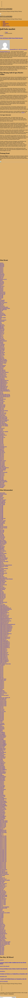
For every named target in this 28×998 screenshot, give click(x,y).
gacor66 (1, 402)
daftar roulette (3, 317)
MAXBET (2, 547)
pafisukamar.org (3, 381)
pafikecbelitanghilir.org (4, 641)
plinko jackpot (3, 460)
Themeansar (11, 993)
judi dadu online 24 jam (5, 394)
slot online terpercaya (4, 467)
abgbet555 (2, 728)
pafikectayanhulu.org (4, 660)
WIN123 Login (3, 835)
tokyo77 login (3, 899)
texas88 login (2, 466)
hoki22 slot (2, 924)
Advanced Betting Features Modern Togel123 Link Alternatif (13, 968)
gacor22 (1, 599)
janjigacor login (3, 701)
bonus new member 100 (5, 697)
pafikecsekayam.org (4, 659)
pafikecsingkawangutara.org (6, 630)
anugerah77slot (3, 809)
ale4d (1, 774)
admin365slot (3, 737)
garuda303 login (3, 446)
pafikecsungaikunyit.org (5, 638)
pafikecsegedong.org (4, 634)
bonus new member (4, 425)
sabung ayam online (4, 561)
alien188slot (2, 777)
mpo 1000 (2, 530)
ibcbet (1, 590)
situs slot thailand (3, 360)
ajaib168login (3, 756)
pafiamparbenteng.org (4, 621)
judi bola (2, 312)
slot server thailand (4, 558)
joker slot (2, 694)
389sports (2, 450)
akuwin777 (2, 770)
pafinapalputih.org (3, 611)
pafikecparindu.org (4, 658)
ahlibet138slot (3, 748)
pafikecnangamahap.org (5, 642)
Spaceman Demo (3, 559)
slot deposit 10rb (3, 584)
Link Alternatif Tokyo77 (5, 396)
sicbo (1, 876)
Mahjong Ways (3, 570)
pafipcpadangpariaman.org (5, 608)
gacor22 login (3, 711)
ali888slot (2, 775)
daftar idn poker (3, 359)
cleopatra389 (12, 49)
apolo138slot (2, 818)
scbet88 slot (2, 503)
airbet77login (2, 754)
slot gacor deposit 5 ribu (5, 944)
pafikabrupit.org (3, 383)
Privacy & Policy (6, 25)
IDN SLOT (2, 325)
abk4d (1, 730)
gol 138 (1, 337)
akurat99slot (2, 768)
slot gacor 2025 (3, 412)
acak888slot (2, 732)
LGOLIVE (2, 401)
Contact (4, 24)
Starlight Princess (3, 933)
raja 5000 (2, 534)
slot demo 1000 (3, 581)
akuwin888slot (3, 771)
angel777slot (2, 796)
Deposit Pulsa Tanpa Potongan (6, 578)
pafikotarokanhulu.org (4, 610)
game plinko (2, 935)
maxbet (23, 112)
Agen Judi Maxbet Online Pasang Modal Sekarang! (11, 38)
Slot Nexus (2, 583)
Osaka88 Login (3, 480)
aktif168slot (2, 766)
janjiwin (1, 262)
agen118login (3, 740)
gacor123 (2, 444)
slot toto (1, 393)
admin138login (3, 735)
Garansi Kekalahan (4, 568)
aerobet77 (2, 738)
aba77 (1, 725)
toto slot (1, 287)
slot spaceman (3, 399)
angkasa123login (3, 802)
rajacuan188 (2, 537)
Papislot (1, 342)
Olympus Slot (3, 556)
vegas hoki (2, 538)
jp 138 (1, 528)
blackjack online (3, 494)
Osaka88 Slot (3, 469)
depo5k (1, 471)
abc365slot (2, 727)
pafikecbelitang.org (4, 640)
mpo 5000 (2, 531)
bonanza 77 (2, 347)
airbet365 (2, 753)
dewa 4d (2, 351)
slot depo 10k (3, 596)
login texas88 (2, 520)
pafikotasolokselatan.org (5, 390)
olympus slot (2, 887)
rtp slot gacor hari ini (4, 695)
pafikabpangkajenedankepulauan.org (7, 624)
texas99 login (2, 371)
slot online (2, 451)
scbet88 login (2, 502)
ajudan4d (2, 764)
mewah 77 (2, 332)
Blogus (5, 993)
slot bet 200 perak (3, 472)
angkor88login (3, 804)
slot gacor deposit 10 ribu (5, 941)
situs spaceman (3, 891)
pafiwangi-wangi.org (4, 617)
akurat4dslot (2, 767)
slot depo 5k (2, 294)
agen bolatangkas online (5, 308)
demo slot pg (2, 691)
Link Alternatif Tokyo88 (5, 395)
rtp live (1, 585)
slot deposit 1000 (3, 908)
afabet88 (2, 739)
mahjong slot (2, 293)
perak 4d (2, 331)
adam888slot (2, 734)
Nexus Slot (2, 554)
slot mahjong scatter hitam (5, 663)
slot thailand (2, 366)
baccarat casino (3, 678)
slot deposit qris (3, 423)
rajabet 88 (2, 535)
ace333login (2, 733)
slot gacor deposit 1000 (5, 942)
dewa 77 (2, 336)
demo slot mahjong (4, 410)
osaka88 (1, 487)
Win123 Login (3, 823)
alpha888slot (2, 780)
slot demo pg (2, 369)
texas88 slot (2, 523)
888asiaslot (2, 724)
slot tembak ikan (3, 309)
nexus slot (2, 275)
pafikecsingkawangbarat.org (6, 625)
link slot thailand (3, 883)
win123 (1, 429)
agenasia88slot (3, 745)
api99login (2, 814)
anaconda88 (2, 785)
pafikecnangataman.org (5, 645)
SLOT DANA (3, 551)
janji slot (1, 706)
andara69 (2, 790)
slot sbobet (2, 486)
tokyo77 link (2, 925)
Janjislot (1, 368)
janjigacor (2, 681)
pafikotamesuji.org (4, 382)
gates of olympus (3, 692)
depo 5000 (2, 350)
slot (0, 299)
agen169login (3, 742)
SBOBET (2, 328)
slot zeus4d (2, 461)
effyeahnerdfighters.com (5, 51)
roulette (1, 495)
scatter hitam (2, 415)
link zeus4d (2, 939)
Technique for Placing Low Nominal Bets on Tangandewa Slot (13, 973)
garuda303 (2, 301)
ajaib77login (2, 758)
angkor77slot (2, 803)
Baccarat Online (3, 542)
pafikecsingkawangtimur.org (6, 628)
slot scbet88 (2, 501)
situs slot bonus (3, 892)
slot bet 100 (2, 407)
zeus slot (2, 889)
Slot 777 (1, 567)
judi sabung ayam (3, 417)
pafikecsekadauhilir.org (5, 646)
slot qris (1, 562)
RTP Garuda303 (3, 340)
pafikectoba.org (3, 662)
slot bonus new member (5, 880)
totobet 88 (2, 330)
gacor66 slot (2, 437)
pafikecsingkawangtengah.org (6, 627)
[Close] (0, 996)
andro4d (1, 791)
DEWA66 (2, 264)
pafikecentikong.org (4, 652)
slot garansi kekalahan (4, 906)
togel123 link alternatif (4, 966)
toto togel (2, 453)
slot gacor (2, 273)
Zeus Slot (2, 563)
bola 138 (2, 338)
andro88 (1, 792)
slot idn (1, 310)
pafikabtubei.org (3, 613)
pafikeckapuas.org (3, 653)
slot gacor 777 (3, 414)
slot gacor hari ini (3, 302)
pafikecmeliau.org (3, 655)
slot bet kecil (2, 292)
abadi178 (2, 726)
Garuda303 (2, 300)
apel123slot (2, 811)
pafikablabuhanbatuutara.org (6, 618)
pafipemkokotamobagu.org (5, 620)
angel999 (2, 797)
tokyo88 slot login (3, 871)
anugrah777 (2, 810)
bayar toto (2, 346)
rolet (1, 311)
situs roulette (2, 314)
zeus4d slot (2, 378)
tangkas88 (2, 928)
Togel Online (2, 544)
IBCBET (2, 326)
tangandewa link (3, 976)
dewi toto (2, 353)
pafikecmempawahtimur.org (5, 633)
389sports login (3, 830)
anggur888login (3, 798)
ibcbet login (2, 926)
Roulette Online (3, 541)
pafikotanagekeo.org (4, 380)
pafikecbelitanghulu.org (5, 644)
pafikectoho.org (3, 639)
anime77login (3, 808)
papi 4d (1, 533)
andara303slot (3, 789)
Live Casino (2, 604)
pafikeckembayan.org (4, 654)
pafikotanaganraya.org (4, 614)
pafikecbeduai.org (3, 649)
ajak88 (1, 759)
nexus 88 (2, 532)
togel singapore (3, 319)
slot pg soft (2, 428)
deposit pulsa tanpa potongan (6, 564)
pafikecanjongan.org (4, 632)
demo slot (2, 303)
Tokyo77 (2, 545)
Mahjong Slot (3, 555)
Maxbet (1, 35)
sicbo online (2, 884)
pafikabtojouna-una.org (5, 619)
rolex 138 (2, 333)
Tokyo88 (2, 569)
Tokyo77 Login (3, 838)
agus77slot (2, 747)
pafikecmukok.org (3, 656)
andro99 (1, 794)
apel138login (2, 812)
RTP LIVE (2, 329)
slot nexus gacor (3, 416)
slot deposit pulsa (3, 602)
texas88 (1, 295)
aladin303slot (2, 773)
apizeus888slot (3, 816)
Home (4, 21)
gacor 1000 (2, 354)
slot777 (1, 285)
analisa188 (2, 787)
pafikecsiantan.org (3, 635)
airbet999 (2, 755)
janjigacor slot (3, 373)
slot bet (1, 905)
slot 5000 (2, 882)
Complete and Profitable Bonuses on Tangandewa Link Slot (13, 978)
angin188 (2, 799)
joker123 (2, 283)
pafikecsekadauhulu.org (5, 647)
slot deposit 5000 (3, 376)
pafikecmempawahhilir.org (5, 631)
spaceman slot (3, 365)
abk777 (1, 731)
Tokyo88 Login (3, 698)
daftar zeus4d (2, 940)
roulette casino (3, 315)
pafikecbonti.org (3, 651)
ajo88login (2, 763)
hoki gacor (2, 358)
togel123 (2, 960)
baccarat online (3, 362)
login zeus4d (2, 404)
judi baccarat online (4, 307)
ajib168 (1, 760)
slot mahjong (2, 937)
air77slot (2, 751)
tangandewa (2, 433)
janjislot (1, 290)
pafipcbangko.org (3, 387)
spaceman (2, 282)
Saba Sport (2, 598)
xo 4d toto (2, 539)
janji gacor (2, 709)
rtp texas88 (2, 521)
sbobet (1, 280)
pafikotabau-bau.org (4, 623)
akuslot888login (3, 769)
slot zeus (2, 432)
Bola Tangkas (3, 540)
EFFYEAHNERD (6, 9)
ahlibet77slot (2, 749)
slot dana (2, 276)
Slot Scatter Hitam (3, 820)
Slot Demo (2, 576)
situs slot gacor (3, 499)
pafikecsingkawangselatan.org (6, 626)
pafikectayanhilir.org (4, 661)
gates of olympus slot (4, 419)
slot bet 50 (2, 286)
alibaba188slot (3, 776)
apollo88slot (2, 817)
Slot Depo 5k (2, 594)
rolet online (2, 305)
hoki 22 (1, 918)
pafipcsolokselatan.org (4, 389)
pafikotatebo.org (3, 388)
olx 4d (1, 335)
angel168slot (2, 795)
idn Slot (1, 304)
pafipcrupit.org (3, 385)
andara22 (2, 788)
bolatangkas (2, 379)
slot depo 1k (2, 897)
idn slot (1, 278)
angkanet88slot (3, 801)
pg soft (1, 392)
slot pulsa (2, 281)
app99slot (2, 819)
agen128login (3, 741)
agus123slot (2, 746)
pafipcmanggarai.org (4, 616)
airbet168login (3, 752)
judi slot (1, 525)
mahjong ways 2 (3, 279)
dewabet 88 (2, 352)
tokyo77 (1, 603)
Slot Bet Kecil (3, 699)
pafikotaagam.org (3, 605)
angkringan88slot (3, 805)
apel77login (2, 813)
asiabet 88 (2, 345)
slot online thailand (4, 424)
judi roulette (2, 875)
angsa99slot (2, 806)
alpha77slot (2, 778)
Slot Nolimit (2, 582)
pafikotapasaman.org (4, 606)
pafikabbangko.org (4, 386)
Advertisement (6, 23)
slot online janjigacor (4, 372)
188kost (1, 720)
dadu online (2, 881)
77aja (1, 721)
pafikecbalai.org (3, 648)
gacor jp (1, 355)
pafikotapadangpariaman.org (6, 609)
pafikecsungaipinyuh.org (5, 637)
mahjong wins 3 (3, 878)
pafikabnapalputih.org (4, 612)
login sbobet (2, 492)
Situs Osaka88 (3, 468)
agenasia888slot (3, 744)
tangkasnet (2, 274)
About (4, 22)
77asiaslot (2, 723)
